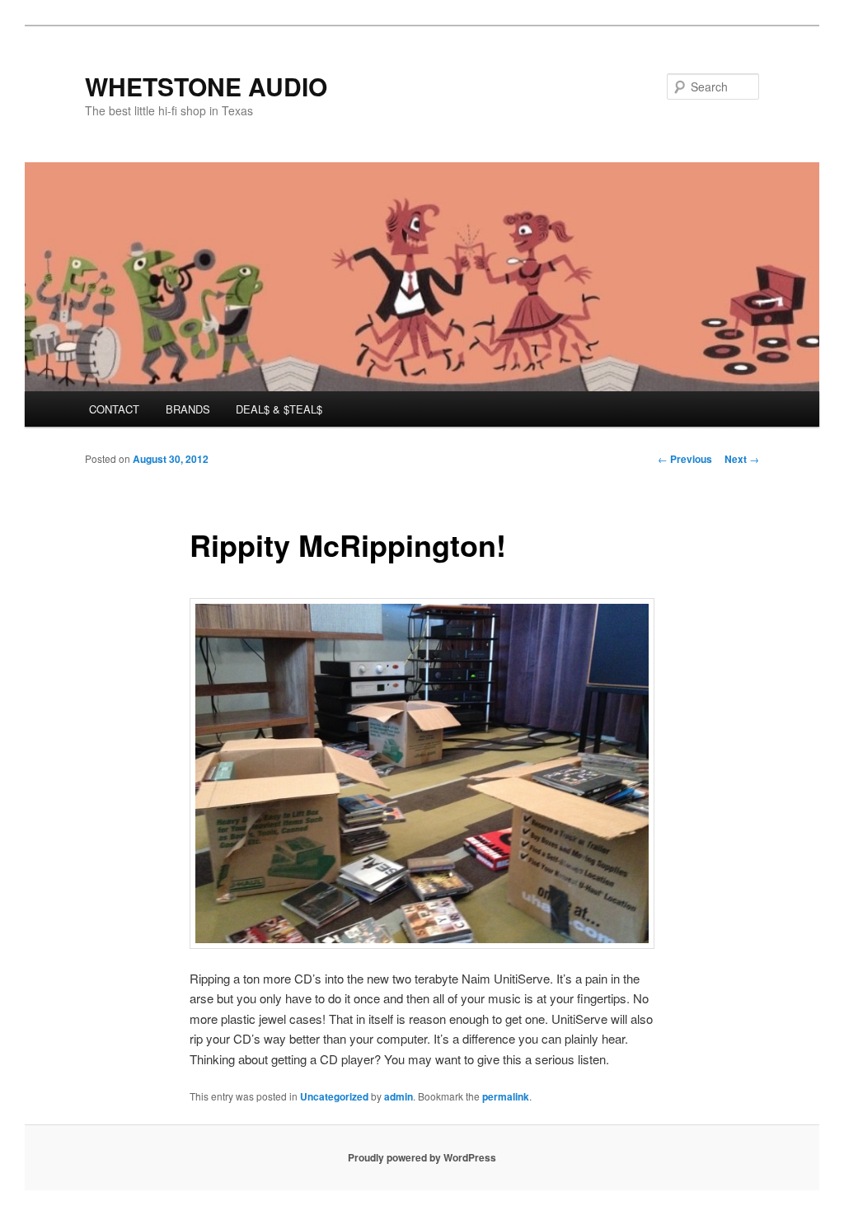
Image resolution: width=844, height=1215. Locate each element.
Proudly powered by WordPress (422, 1157)
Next (741, 458)
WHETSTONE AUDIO (206, 86)
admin (398, 1096)
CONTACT (114, 409)
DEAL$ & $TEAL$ (279, 409)
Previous (685, 458)
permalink (505, 1096)
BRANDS (188, 409)
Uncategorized (334, 1096)
